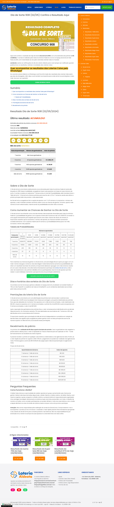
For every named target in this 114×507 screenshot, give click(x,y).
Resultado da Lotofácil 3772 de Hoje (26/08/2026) (64, 451)
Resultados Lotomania (91, 47)
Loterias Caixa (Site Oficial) (67, 479)
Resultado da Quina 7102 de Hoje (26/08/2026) (19, 451)
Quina (84, 89)
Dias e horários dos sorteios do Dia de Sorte (26, 100)
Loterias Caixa (84, 63)
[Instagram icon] (111, 2)
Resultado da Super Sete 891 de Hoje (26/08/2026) (41, 451)
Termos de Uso (63, 485)
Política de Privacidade (66, 481)
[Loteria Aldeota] (9, 7)
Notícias (85, 25)
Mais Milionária (87, 83)
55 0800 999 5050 (34, 2)
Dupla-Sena (86, 70)
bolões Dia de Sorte (61, 268)
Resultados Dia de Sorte (92, 35)
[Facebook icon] (104, 2)
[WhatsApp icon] (102, 2)
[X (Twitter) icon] (106, 2)
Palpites (87, 77)
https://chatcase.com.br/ (46, 483)
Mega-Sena (86, 86)
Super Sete (86, 93)
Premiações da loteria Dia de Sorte (23, 103)
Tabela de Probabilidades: (23, 97)
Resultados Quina (90, 53)
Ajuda (60, 477)
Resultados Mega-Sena (92, 50)
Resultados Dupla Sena (92, 38)
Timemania (86, 96)
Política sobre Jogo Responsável (69, 483)
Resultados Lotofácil (91, 44)
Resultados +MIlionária (92, 32)
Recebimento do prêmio (20, 105)
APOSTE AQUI (107, 7)
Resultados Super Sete (92, 57)
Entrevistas (86, 19)
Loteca (85, 73)
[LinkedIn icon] (109, 2)
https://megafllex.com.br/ (43, 485)
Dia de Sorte (86, 67)
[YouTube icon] (107, 2)
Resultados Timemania (92, 60)
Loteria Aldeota (85, 15)
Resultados (86, 28)
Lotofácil (85, 80)
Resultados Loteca (90, 41)
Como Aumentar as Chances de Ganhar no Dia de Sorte (30, 94)
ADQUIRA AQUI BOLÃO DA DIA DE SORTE (42, 276)
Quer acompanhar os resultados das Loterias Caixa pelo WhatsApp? (33, 91)
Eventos (85, 22)
